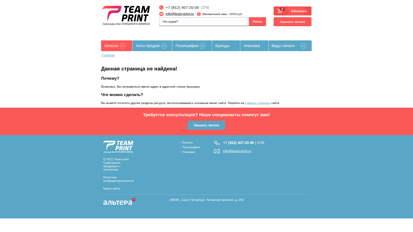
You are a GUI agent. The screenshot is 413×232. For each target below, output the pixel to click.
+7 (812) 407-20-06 (182, 7)
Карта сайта (111, 188)
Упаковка (251, 46)
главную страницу (257, 103)
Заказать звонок (292, 21)
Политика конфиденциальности (118, 179)
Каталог (187, 142)
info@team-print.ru (180, 14)
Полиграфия (187, 46)
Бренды (222, 46)
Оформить (298, 11)
